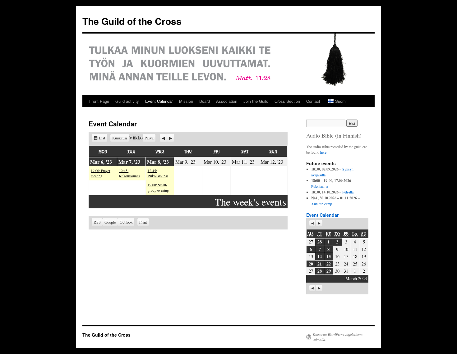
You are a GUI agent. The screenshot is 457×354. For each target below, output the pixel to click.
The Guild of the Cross (132, 21)
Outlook (127, 222)
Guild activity (127, 101)
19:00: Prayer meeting (100, 173)
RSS (97, 222)
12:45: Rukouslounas (129, 173)
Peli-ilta (347, 191)
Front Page (99, 101)
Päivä (149, 138)
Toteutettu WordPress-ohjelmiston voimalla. (337, 337)
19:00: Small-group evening (158, 188)
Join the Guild (255, 101)
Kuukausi (119, 138)
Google (111, 222)
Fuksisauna (319, 186)
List (103, 138)
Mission (186, 101)
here (323, 152)
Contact (313, 101)
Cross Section (287, 101)
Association (226, 101)
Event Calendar (159, 101)
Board (204, 101)
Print (144, 221)
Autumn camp (321, 203)
